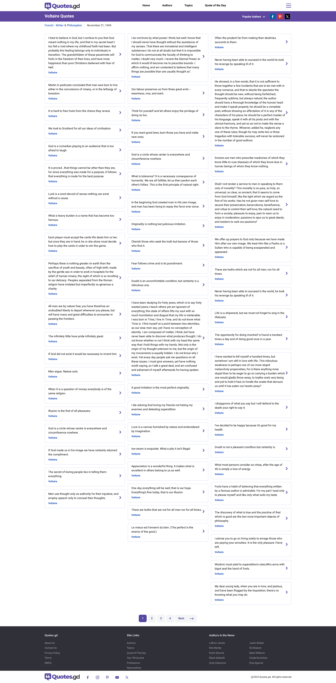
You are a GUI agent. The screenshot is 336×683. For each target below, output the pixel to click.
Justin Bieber (256, 643)
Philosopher (74, 25)
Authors (167, 5)
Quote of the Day (215, 5)
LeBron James (217, 643)
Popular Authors (252, 17)
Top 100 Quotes (135, 658)
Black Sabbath (217, 658)
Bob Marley (215, 648)
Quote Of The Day (136, 653)
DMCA (48, 663)
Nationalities (134, 668)
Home (146, 5)
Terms (48, 658)
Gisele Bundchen (258, 658)
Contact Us (51, 648)
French (49, 25)
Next (181, 618)
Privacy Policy (52, 653)
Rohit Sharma (216, 653)
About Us (50, 643)
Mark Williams (257, 653)
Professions (133, 663)
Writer (60, 25)
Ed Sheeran (255, 648)
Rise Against (256, 663)
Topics (188, 5)
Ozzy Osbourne (217, 663)
